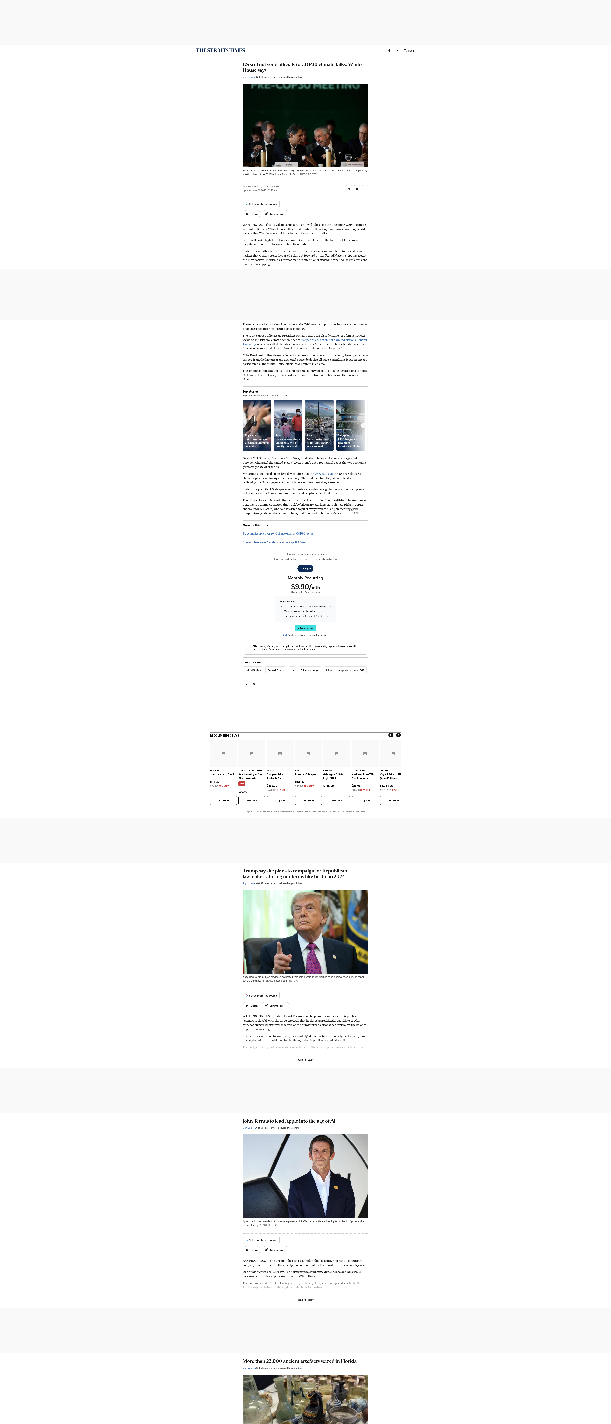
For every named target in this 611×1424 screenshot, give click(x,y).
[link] (220, 50)
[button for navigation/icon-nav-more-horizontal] (365, 188)
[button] (392, 50)
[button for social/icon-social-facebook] (357, 188)
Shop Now (223, 800)
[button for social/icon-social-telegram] (349, 188)
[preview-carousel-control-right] (363, 425)
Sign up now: (249, 76)
